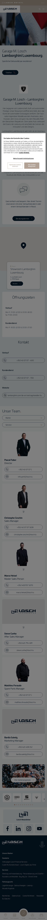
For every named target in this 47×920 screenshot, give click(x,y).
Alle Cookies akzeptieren (32, 165)
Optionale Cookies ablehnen (15, 165)
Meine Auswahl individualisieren (23, 158)
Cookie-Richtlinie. (24, 152)
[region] (23, 152)
